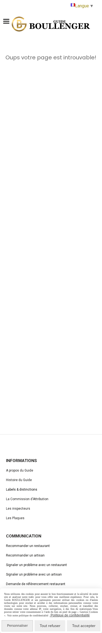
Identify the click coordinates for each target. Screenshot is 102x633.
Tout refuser (50, 625)
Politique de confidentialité (70, 615)
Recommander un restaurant (28, 546)
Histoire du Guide (19, 480)
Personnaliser (17, 626)
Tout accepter (83, 625)
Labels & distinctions (21, 489)
